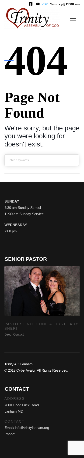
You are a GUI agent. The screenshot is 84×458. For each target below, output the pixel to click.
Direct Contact (14, 334)
